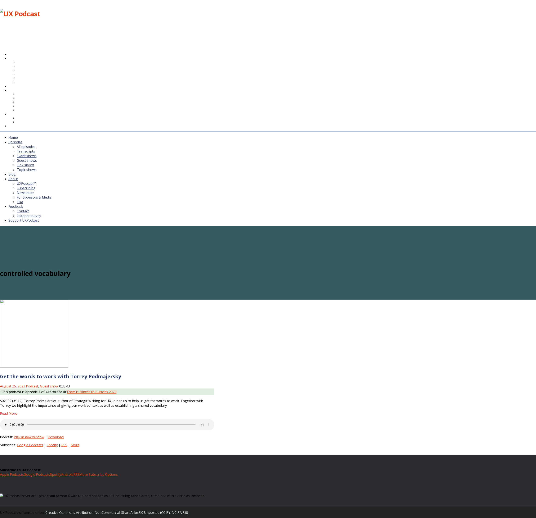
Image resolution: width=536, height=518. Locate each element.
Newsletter (25, 192)
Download (56, 437)
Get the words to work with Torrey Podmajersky (60, 376)
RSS (64, 445)
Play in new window (29, 437)
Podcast (32, 386)
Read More (8, 413)
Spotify (52, 445)
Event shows (26, 156)
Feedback (15, 206)
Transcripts (26, 151)
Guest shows (27, 160)
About (16, 90)
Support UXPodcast (26, 126)
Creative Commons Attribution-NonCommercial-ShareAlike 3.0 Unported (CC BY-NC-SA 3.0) (116, 512)
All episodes (26, 146)
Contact (23, 211)
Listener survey (29, 215)
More (75, 445)
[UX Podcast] (20, 13)
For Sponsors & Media (34, 106)
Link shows (25, 165)
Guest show (49, 386)
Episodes (15, 142)
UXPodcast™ (26, 183)
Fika (20, 202)
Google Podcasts (30, 445)
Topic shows (28, 82)
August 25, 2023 (12, 386)
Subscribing (26, 188)
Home (13, 137)
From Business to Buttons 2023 (91, 392)
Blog (12, 174)
